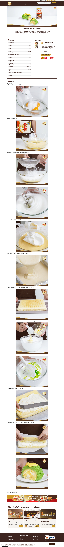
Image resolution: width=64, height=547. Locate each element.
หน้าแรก (17, 4)
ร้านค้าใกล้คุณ (34, 538)
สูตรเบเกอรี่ (21, 538)
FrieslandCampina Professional (51, 0)
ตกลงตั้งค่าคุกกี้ (46, 544)
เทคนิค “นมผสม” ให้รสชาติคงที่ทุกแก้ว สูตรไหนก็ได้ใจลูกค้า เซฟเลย (48, 520)
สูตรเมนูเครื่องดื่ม (22, 536)
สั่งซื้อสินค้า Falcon (35, 536)
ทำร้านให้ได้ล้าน (39, 4)
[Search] (50, 2)
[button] (6, 517)
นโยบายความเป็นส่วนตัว (36, 539)
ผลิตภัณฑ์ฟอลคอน (21, 4)
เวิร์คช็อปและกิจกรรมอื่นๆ (46, 4)
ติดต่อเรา (34, 540)
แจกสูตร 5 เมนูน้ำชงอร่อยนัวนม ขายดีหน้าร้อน (15, 520)
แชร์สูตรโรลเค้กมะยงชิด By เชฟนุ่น (30, 520)
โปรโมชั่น (26, 4)
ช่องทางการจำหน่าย (53, 4)
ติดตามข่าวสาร (10, 540)
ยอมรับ (52, 544)
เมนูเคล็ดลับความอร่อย (31, 4)
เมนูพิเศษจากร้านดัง (10, 538)
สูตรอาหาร (21, 539)
